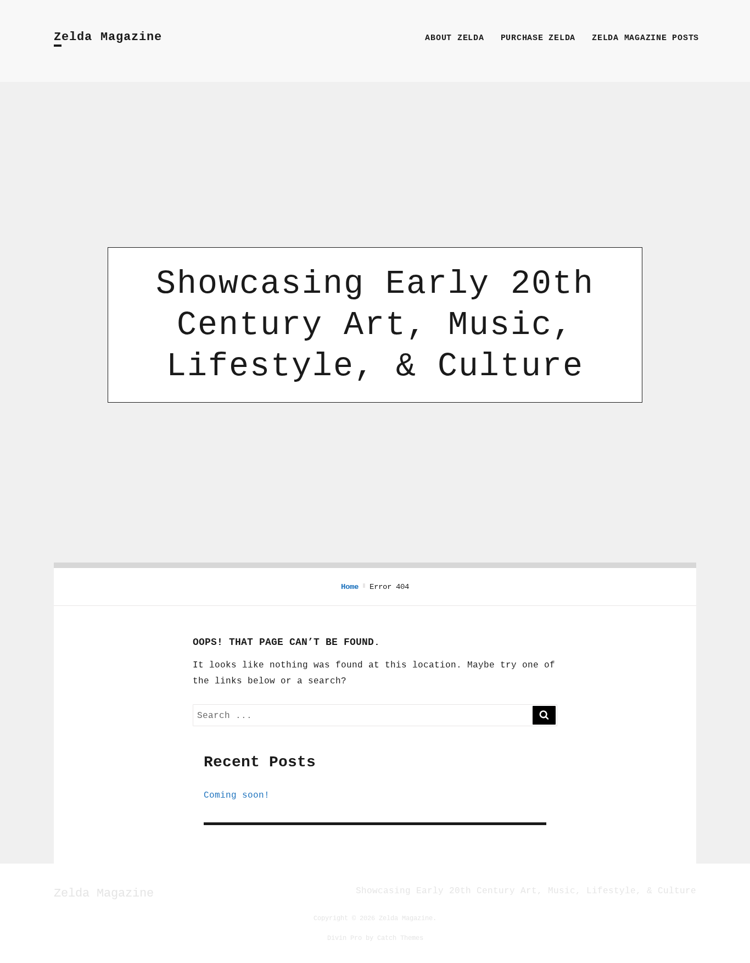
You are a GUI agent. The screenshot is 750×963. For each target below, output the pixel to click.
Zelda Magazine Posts (645, 38)
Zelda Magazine (108, 37)
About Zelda (454, 38)
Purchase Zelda (538, 38)
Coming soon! (237, 795)
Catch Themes (400, 937)
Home (350, 586)
